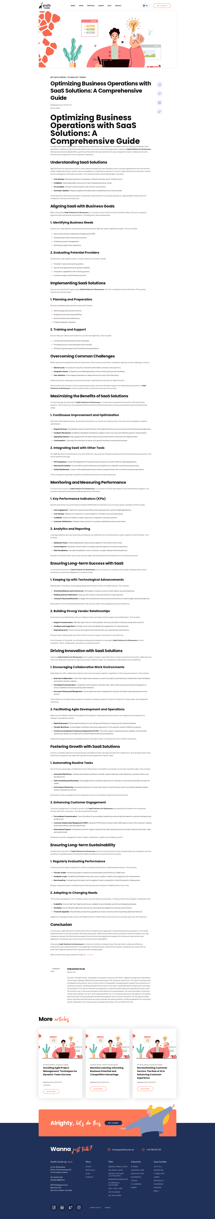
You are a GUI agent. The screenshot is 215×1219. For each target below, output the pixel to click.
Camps (156, 1177)
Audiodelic (159, 1181)
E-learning (136, 1184)
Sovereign (158, 1170)
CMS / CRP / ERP (115, 1188)
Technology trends (76, 77)
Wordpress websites (118, 1179)
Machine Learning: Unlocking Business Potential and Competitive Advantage (106, 1071)
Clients (101, 6)
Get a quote (162, 6)
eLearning (158, 1184)
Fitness (134, 1167)
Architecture (137, 1174)
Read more (51, 1091)
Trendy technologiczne (110, 1065)
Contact (118, 6)
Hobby (134, 1187)
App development (58, 77)
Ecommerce (136, 1177)
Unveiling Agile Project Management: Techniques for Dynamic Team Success (60, 1071)
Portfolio (90, 6)
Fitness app (159, 1174)
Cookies (107, 1207)
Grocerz (158, 1187)
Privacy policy (95, 1207)
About (73, 6)
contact (90, 954)
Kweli (156, 1191)
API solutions (114, 1195)
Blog (109, 6)
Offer (81, 6)
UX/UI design (114, 1192)
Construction (137, 1170)
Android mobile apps (118, 1167)
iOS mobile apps (115, 1170)
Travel (134, 1181)
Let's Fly (158, 1167)
